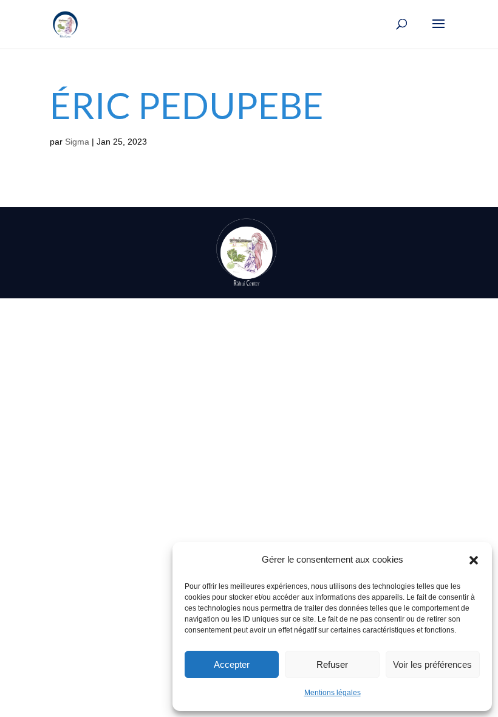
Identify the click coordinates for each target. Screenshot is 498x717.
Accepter (232, 664)
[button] (474, 560)
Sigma (77, 141)
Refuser (332, 664)
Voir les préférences (432, 664)
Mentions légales (332, 692)
